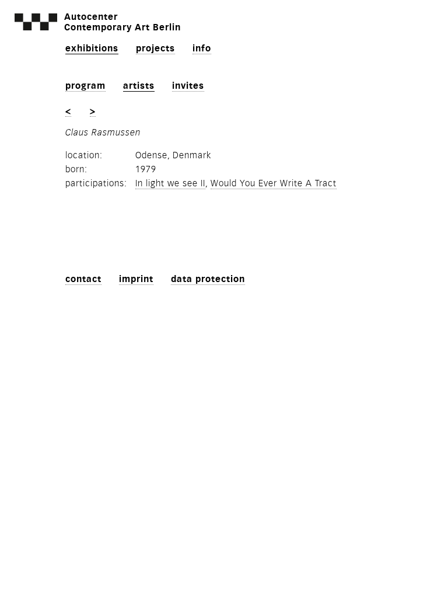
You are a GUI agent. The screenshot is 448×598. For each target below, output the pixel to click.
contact (83, 279)
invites (188, 86)
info (201, 48)
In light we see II (170, 183)
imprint (136, 279)
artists (139, 86)
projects (155, 48)
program (85, 86)
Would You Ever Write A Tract (274, 183)
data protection (208, 279)
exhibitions (91, 48)
